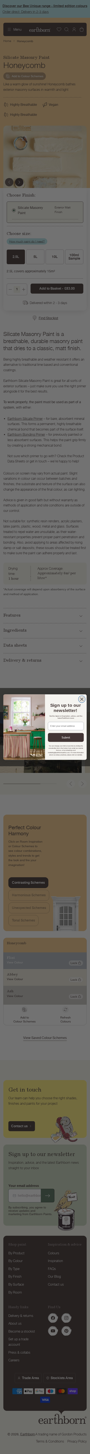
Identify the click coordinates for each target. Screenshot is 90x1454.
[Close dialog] (81, 699)
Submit (66, 737)
